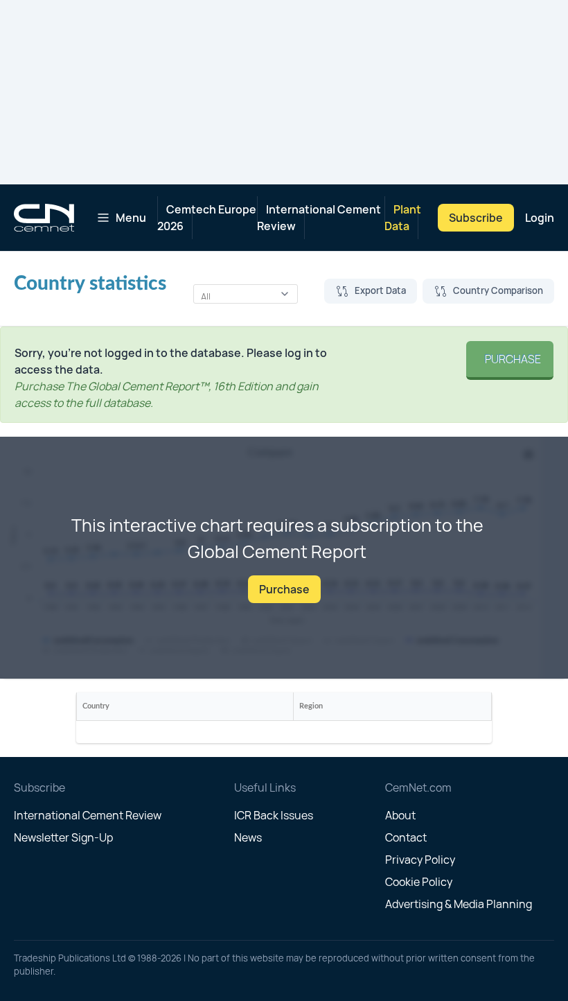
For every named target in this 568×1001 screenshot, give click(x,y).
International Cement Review (319, 218)
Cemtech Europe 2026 (206, 218)
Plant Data (402, 218)
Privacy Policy (420, 859)
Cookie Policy (418, 881)
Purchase (510, 359)
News (248, 837)
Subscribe (476, 217)
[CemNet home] (44, 218)
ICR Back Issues (273, 815)
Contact (406, 837)
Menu (131, 217)
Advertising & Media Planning (458, 904)
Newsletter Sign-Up (63, 837)
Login (539, 217)
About (400, 815)
